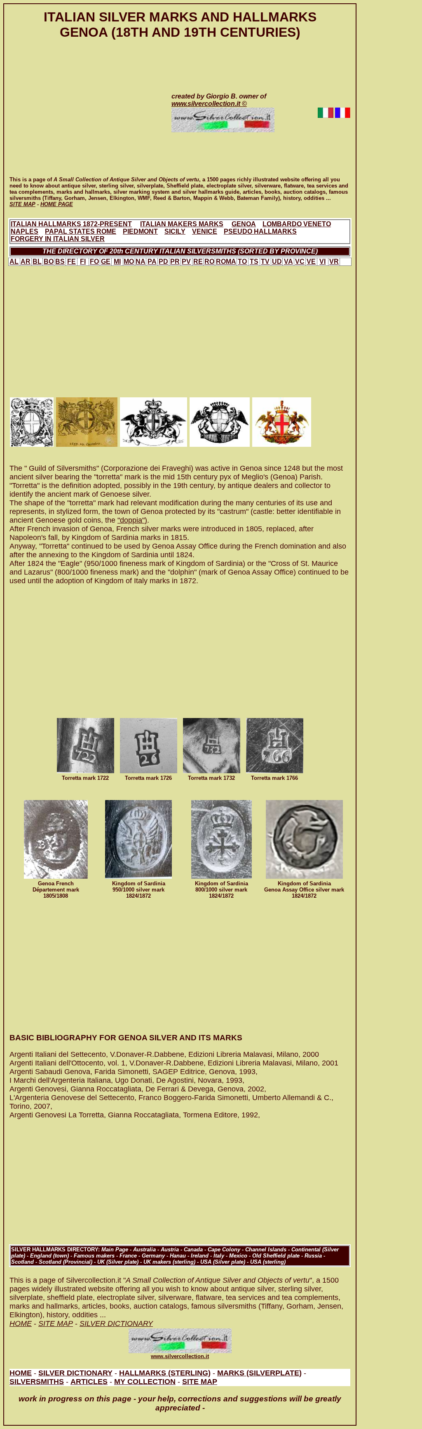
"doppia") (132, 520)
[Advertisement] (82, 116)
